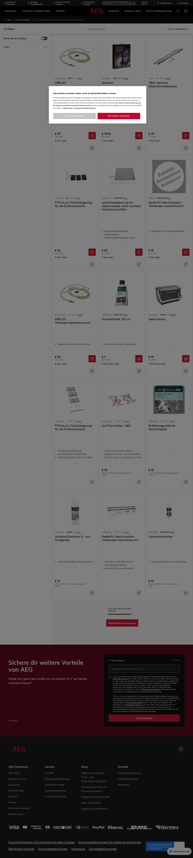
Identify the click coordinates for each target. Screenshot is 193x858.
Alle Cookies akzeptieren (119, 116)
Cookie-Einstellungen (74, 116)
